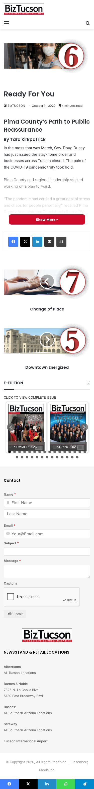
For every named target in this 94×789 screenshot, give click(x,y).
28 (72, 457)
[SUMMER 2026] (26, 427)
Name (8, 494)
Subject (10, 543)
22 (42, 457)
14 (74, 452)
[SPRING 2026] (68, 427)
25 (57, 457)
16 (84, 452)
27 (67, 457)
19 (27, 457)
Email (8, 525)
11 (59, 452)
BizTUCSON (16, 106)
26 (62, 457)
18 (22, 457)
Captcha (11, 583)
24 (52, 457)
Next (84, 427)
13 (69, 452)
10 (54, 452)
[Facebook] (13, 242)
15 (79, 452)
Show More (46, 219)
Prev (11, 427)
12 (64, 452)
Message (11, 561)
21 (37, 457)
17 (17, 457)
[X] (25, 242)
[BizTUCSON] (24, 9)
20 (32, 457)
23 (47, 457)
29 (77, 457)
